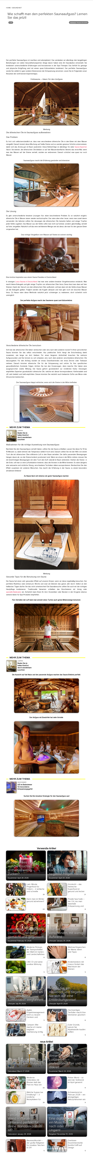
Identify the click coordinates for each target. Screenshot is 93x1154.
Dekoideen (12, 1071)
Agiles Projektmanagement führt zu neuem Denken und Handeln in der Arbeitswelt (35, 1016)
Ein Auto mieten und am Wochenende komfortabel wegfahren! (25, 996)
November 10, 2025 (65, 1134)
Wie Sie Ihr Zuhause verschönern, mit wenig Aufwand (66, 933)
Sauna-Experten (81, 147)
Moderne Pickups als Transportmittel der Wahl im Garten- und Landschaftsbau (35, 951)
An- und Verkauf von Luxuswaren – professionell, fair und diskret (65, 1061)
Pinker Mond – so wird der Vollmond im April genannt (76, 1080)
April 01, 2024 (62, 1004)
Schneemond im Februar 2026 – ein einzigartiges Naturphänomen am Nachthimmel (76, 1097)
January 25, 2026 (63, 941)
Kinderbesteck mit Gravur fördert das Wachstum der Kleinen (76, 965)
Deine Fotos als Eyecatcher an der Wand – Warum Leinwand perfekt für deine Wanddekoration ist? (25, 1120)
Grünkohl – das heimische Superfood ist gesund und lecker (76, 888)
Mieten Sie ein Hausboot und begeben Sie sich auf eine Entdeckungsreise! (66, 994)
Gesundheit (17, 8)
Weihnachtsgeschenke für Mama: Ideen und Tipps (78, 949)
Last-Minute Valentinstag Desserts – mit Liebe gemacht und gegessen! (26, 933)
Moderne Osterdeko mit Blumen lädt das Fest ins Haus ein (34, 1081)
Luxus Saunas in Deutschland (26, 282)
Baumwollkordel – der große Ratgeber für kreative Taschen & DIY (35, 1144)
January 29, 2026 (24, 1134)
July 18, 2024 (21, 1004)
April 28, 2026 (23, 878)
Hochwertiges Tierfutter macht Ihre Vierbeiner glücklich (77, 1012)
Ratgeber (52, 1134)
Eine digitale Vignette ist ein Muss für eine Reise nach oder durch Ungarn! (67, 1124)
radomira (73, 22)
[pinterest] (17, 85)
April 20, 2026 (64, 878)
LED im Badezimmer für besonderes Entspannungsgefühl (25, 787)
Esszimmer (12, 878)
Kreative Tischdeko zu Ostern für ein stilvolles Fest (24, 1063)
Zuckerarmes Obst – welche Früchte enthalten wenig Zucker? (23, 868)
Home (8, 8)
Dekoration (12, 1134)
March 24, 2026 (65, 1071)
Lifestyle (52, 941)
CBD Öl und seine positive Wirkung (35, 963)
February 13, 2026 (24, 941)
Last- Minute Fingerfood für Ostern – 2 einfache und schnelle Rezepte (35, 889)
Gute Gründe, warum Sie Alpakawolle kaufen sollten (76, 1028)
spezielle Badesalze (13, 592)
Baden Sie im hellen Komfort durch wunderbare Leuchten (25, 436)
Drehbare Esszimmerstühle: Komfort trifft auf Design (75, 1144)
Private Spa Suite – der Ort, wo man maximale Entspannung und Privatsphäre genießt (76, 905)
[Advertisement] (46, 41)
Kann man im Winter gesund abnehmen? (35, 900)
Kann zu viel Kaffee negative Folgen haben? (67, 872)
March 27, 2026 (23, 1071)
